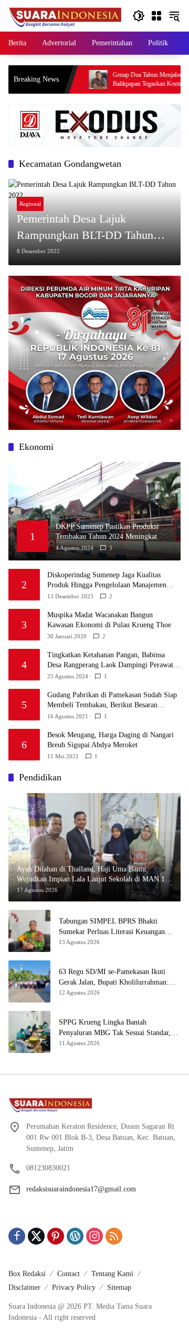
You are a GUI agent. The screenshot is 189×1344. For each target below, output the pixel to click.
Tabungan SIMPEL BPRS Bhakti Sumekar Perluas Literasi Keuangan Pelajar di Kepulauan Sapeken (112, 927)
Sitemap (119, 1287)
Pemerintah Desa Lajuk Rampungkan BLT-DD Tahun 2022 (85, 228)
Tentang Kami (112, 1274)
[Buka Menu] (156, 15)
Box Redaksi (27, 1274)
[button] (138, 15)
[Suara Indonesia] (65, 15)
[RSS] (114, 1236)
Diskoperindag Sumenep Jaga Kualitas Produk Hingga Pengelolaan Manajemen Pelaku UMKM (106, 580)
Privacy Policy (74, 1287)
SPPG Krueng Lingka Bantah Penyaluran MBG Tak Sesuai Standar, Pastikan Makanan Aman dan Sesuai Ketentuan (115, 1028)
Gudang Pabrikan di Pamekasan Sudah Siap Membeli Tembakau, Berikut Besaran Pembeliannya (112, 700)
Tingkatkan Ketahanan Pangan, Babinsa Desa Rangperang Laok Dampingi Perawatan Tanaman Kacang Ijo (113, 660)
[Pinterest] (55, 1236)
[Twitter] (36, 1236)
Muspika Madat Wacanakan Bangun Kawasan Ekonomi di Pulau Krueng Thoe (109, 620)
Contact (68, 1274)
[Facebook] (16, 1236)
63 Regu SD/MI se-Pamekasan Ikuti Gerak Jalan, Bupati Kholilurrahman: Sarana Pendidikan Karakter (114, 977)
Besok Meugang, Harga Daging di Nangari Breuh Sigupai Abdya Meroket (110, 740)
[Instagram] (94, 1236)
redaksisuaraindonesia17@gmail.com (81, 1189)
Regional (30, 203)
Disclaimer (24, 1287)
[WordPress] (75, 1236)
